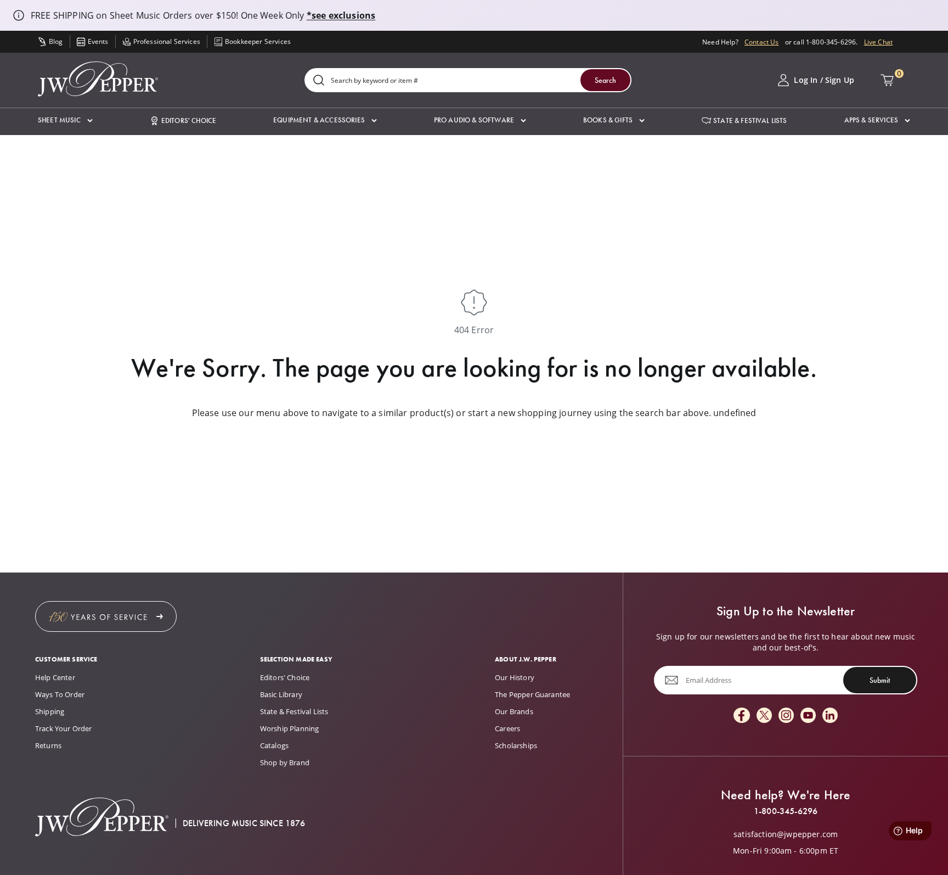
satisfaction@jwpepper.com (785, 834)
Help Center (55, 677)
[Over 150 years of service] (106, 616)
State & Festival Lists (294, 711)
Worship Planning (289, 728)
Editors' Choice (284, 677)
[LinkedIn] (830, 716)
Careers (507, 728)
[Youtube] (808, 716)
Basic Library (281, 694)
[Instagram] (786, 716)
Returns (48, 745)
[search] (318, 81)
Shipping (49, 711)
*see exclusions (341, 15)
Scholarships (516, 745)
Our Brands (514, 711)
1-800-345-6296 (785, 811)
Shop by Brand (284, 762)
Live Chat (878, 41)
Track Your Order (63, 728)
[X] (764, 716)
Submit (880, 680)
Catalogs (274, 745)
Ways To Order (59, 694)
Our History (514, 677)
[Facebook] (741, 716)
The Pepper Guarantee (532, 694)
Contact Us (761, 41)
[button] (65, 120)
